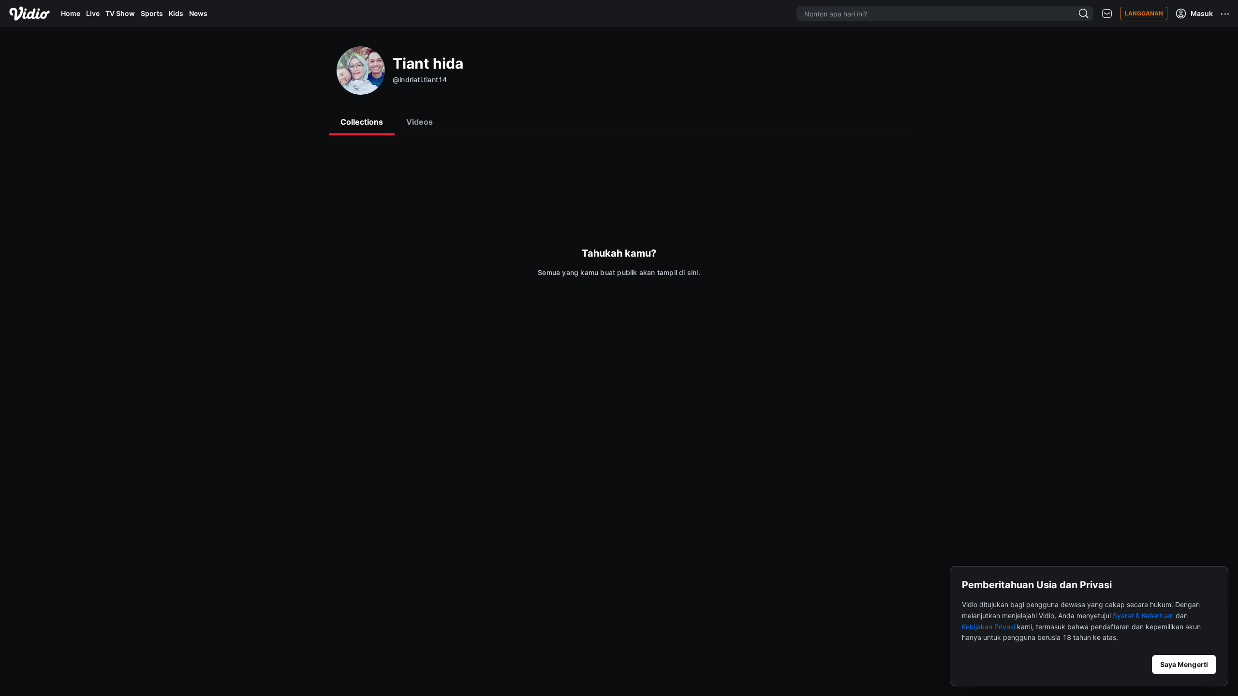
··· (1225, 13)
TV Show (120, 13)
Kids (176, 13)
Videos (419, 122)
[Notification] (1107, 14)
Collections (361, 122)
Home (70, 13)
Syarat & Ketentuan (1143, 615)
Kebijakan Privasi (988, 627)
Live (93, 13)
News (198, 13)
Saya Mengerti (1184, 664)
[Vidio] (29, 13)
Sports (152, 13)
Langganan (1144, 13)
